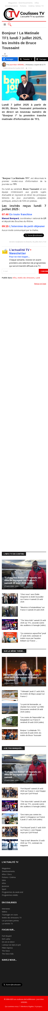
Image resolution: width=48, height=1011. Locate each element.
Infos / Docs (7, 874)
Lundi (38, 278)
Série (4, 880)
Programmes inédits (10, 895)
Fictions (23, 6)
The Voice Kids (8, 954)
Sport (4, 889)
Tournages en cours (10, 914)
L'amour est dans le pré (11, 945)
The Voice (6, 951)
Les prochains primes (10, 920)
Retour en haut (40, 283)
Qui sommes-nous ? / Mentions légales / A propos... (24, 1006)
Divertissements (25, 2)
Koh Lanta (6, 939)
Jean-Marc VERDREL (17, 64)
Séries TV (39, 6)
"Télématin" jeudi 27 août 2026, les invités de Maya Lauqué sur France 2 (32, 693)
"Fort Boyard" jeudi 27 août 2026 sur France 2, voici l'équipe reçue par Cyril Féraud (33, 830)
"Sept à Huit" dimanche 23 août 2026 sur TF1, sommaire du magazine (32, 843)
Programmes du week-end (12, 892)
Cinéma (31, 6)
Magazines (12, 2)
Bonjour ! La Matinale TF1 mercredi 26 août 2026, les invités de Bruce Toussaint (30, 732)
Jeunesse (5, 886)
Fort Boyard (6, 936)
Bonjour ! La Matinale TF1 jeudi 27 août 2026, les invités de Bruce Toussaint (22, 677)
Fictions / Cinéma (9, 877)
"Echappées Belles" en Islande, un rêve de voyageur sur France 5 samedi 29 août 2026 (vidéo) (22, 580)
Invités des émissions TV (11, 917)
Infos (37, 2)
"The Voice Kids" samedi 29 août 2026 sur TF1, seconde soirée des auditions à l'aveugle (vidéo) (33, 622)
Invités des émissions (26, 278)
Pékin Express (7, 948)
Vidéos (4, 911)
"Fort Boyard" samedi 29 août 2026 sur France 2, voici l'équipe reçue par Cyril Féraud (33, 791)
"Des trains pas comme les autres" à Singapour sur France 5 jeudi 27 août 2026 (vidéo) (32, 817)
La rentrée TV (7, 923)
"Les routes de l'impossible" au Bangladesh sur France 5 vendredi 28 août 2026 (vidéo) (32, 719)
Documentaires (11, 6)
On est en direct (8, 942)
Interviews (6, 909)
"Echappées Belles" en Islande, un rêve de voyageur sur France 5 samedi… (22, 775)
